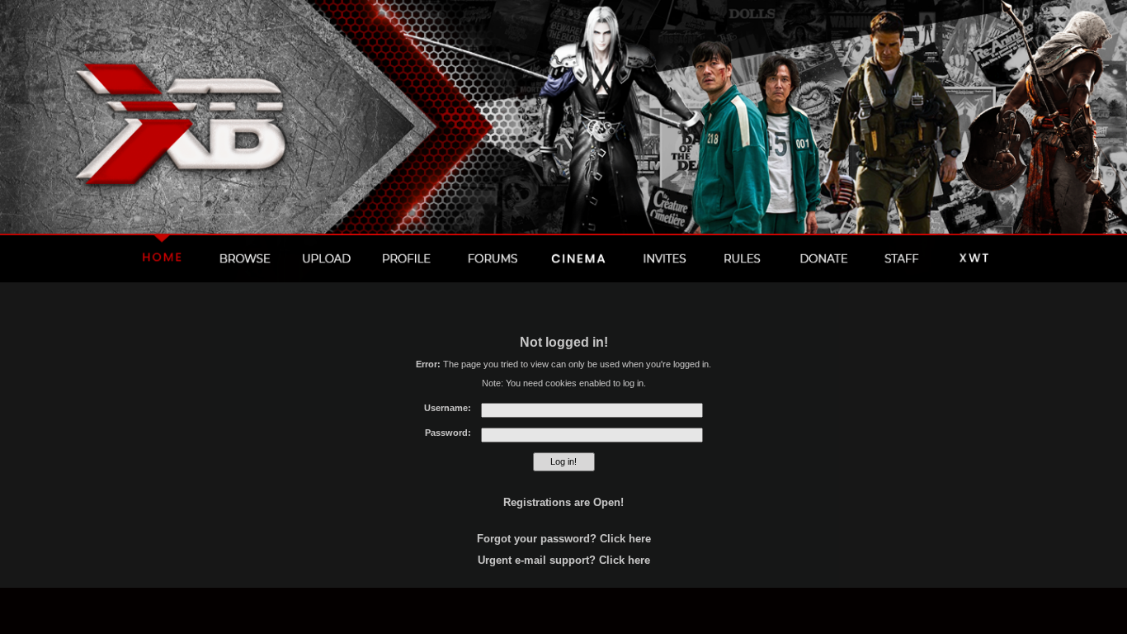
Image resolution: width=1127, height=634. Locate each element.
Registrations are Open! (563, 502)
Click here (625, 538)
